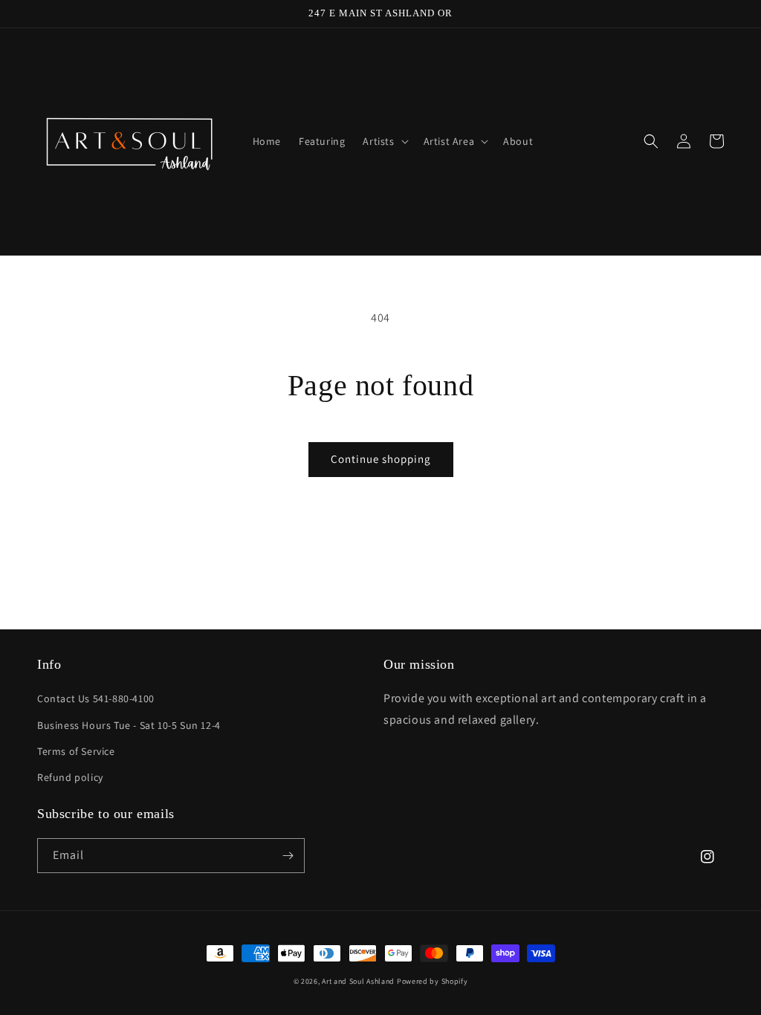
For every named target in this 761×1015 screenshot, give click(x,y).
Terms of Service (76, 751)
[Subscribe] (287, 855)
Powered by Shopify (432, 981)
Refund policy (70, 777)
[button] (384, 141)
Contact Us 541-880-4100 (96, 698)
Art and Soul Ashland (358, 981)
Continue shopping (381, 459)
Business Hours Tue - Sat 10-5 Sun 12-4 (129, 725)
